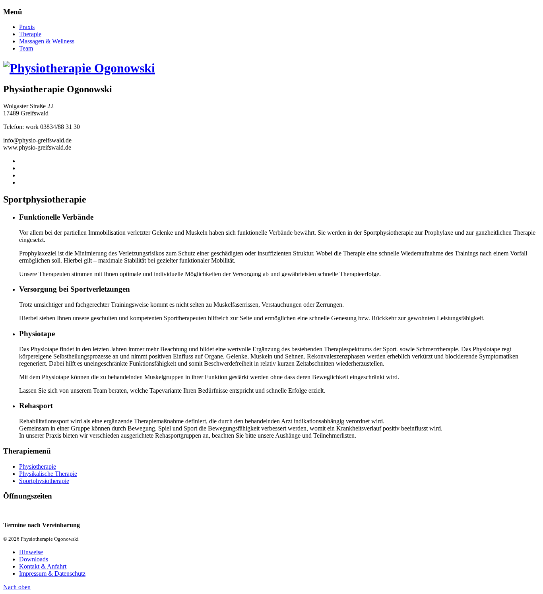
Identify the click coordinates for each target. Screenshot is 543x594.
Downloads (33, 559)
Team (26, 48)
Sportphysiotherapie (44, 480)
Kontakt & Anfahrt (42, 566)
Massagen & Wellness (46, 41)
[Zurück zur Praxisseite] (79, 68)
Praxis (27, 26)
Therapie (30, 34)
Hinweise (31, 552)
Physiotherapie (37, 466)
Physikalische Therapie (48, 473)
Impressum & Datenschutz (52, 573)
